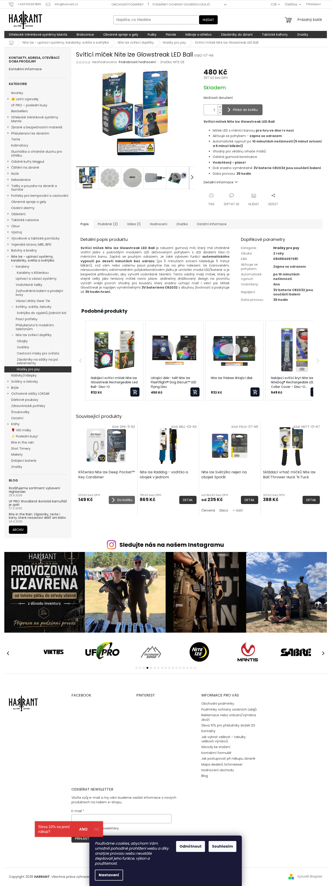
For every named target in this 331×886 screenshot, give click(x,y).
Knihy (15, 424)
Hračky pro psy (28, 369)
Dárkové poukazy (24, 399)
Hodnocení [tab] (158, 224)
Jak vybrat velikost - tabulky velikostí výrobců (223, 739)
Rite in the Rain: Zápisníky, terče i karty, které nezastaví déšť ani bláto (37, 516)
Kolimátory (19, 145)
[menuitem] (38, 34)
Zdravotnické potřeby (28, 406)
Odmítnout (190, 846)
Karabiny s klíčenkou (33, 272)
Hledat (208, 19)
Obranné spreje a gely (28, 202)
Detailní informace (218, 182)
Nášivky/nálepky (24, 375)
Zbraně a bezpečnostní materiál (36, 127)
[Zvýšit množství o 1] (219, 107)
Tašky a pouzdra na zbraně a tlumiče (34, 188)
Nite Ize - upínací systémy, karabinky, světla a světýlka (32, 258)
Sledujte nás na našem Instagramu (171, 545)
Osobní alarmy (23, 208)
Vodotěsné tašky (29, 284)
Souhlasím (222, 846)
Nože (15, 173)
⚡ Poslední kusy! (24, 436)
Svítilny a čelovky (24, 381)
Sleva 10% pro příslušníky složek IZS (228, 725)
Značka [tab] (182, 224)
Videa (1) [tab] (134, 224)
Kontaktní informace (25, 69)
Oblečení (18, 214)
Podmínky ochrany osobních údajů (181, 4)
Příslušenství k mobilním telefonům (35, 327)
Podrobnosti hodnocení (137, 62)
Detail (188, 500)
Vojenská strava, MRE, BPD (31, 244)
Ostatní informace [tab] (212, 224)
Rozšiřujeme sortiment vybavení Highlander (34, 490)
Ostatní (17, 418)
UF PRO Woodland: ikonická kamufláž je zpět (38, 503)
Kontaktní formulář (216, 753)
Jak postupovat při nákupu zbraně (228, 758)
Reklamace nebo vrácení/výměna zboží (228, 717)
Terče (15, 139)
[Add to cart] (134, 392)
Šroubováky (20, 412)
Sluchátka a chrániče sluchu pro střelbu (36, 153)
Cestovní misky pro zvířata (38, 353)
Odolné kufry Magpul (27, 161)
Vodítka (23, 347)
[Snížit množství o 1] (219, 112)
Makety (17, 454)
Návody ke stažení (215, 747)
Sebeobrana (20, 179)
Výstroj (16, 232)
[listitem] (114, 361)
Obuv (15, 226)
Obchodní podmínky (127, 4)
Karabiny (22, 266)
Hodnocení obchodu (217, 770)
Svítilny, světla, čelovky (33, 306)
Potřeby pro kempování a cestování (39, 195)
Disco (224, 510)
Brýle (15, 387)
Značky (16, 466)
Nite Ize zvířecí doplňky (34, 335)
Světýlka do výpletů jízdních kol (41, 313)
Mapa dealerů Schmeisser (222, 764)
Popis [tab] (85, 224)
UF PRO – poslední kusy (29, 105)
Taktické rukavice (25, 220)
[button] (80, 361)
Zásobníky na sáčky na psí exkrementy (37, 361)
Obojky (22, 341)
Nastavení (109, 875)
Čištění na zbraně (25, 167)
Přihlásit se (84, 838)
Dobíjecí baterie (23, 460)
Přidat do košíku (245, 109)
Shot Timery (20, 448)
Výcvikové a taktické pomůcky (35, 238)
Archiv (18, 529)
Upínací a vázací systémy (36, 278)
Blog (204, 776)
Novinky (17, 93)
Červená (208, 510)
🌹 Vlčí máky (21, 430)
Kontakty (208, 731)
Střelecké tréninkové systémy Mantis (34, 119)
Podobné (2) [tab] (108, 224)
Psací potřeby (27, 319)
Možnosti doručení (218, 98)
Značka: (172, 62)
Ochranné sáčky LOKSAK (30, 393)
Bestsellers (19, 111)
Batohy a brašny (24, 250)
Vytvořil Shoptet (309, 876)
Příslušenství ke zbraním (30, 133)
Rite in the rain (22, 442)
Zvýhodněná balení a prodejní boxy (39, 293)
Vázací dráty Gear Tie (33, 301)
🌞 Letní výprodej (24, 99)
